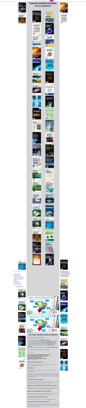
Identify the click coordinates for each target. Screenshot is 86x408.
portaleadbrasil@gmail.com (31, 371)
